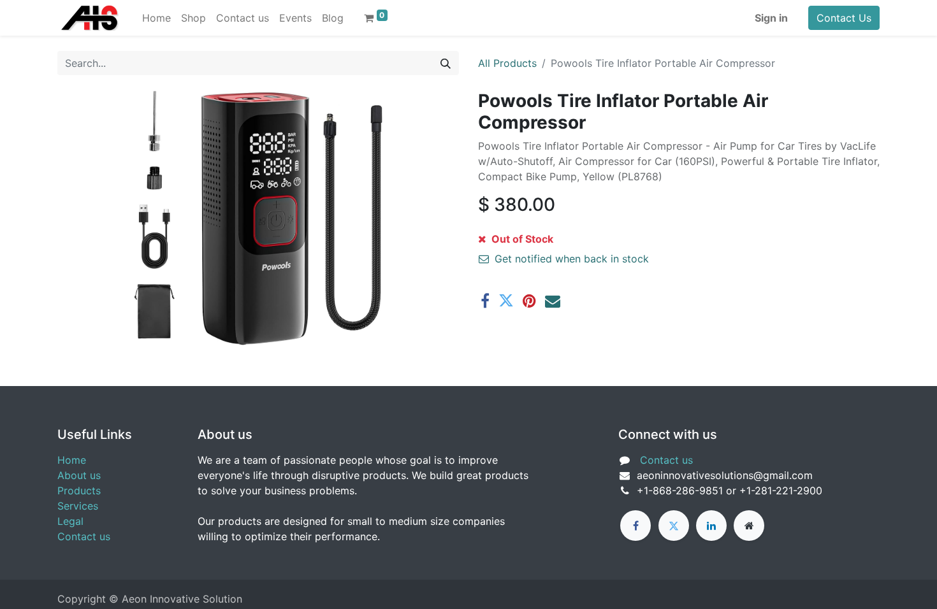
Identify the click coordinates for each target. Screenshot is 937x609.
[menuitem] (156, 18)
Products (79, 490)
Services (77, 505)
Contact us (83, 536)
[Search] (445, 63)
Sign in (771, 17)
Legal (70, 521)
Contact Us (844, 17)
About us (79, 475)
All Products (507, 63)
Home (71, 460)
